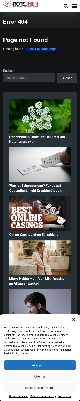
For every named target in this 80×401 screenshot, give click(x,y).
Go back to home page (41, 49)
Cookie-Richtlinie (18, 396)
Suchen (8, 71)
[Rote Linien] (21, 5)
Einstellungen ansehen (40, 387)
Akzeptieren (40, 365)
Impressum (64, 396)
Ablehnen (40, 376)
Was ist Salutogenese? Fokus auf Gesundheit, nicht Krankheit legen (35, 188)
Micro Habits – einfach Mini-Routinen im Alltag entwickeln (37, 281)
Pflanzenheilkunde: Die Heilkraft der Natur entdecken (37, 139)
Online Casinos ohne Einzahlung (33, 235)
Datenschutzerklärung (43, 396)
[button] (74, 319)
